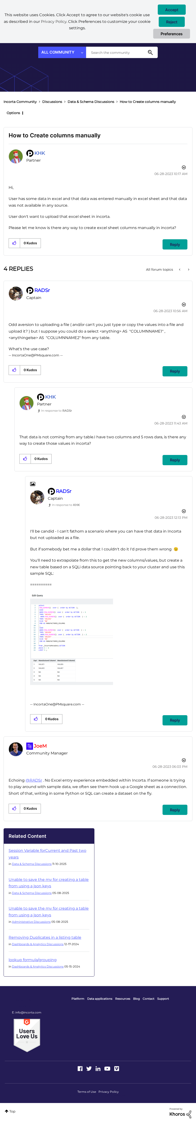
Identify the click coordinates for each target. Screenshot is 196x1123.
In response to (56, 410)
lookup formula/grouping (33, 960)
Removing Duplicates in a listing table (45, 937)
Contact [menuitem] (148, 998)
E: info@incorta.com (26, 1012)
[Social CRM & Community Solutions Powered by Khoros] (180, 1113)
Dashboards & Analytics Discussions (38, 944)
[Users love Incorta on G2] (27, 1035)
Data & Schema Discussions (91, 102)
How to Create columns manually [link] (148, 102)
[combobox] (122, 52)
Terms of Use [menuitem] (86, 1091)
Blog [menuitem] (136, 998)
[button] (172, 10)
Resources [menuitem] (122, 998)
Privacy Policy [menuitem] (108, 1091)
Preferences (172, 33)
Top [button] (12, 1111)
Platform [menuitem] (77, 998)
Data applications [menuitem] (99, 998)
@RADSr (34, 780)
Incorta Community (20, 102)
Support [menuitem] (163, 998)
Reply (175, 244)
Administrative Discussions (31, 921)
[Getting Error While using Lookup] (180, 269)
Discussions (52, 102)
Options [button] (13, 113)
